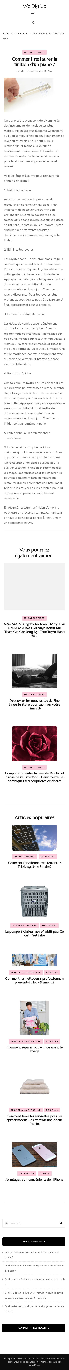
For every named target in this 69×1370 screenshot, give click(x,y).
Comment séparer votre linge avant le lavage (35, 1049)
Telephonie (26, 1173)
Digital (45, 1173)
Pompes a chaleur (24, 925)
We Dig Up (34, 6)
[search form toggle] (33, 22)
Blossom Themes (38, 1361)
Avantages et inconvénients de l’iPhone (34, 1180)
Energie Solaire (24, 856)
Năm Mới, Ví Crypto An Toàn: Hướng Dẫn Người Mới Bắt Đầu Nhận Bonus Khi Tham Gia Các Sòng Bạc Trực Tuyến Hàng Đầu (34, 630)
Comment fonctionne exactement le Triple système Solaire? (34, 865)
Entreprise (47, 856)
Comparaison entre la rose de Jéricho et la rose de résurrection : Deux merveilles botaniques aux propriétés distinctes (35, 777)
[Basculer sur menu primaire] (33, 13)
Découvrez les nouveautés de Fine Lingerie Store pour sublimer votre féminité (34, 704)
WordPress (34, 1365)
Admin (23, 71)
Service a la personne (26, 972)
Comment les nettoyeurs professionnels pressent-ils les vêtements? (34, 980)
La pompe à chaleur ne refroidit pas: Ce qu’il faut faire (34, 933)
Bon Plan (52, 972)
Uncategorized (34, 52)
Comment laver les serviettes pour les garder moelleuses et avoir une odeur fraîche (34, 1120)
